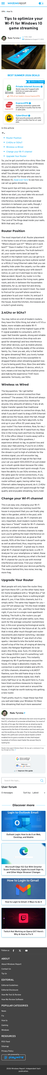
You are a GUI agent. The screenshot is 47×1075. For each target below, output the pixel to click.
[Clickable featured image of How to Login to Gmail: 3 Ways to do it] (23, 888)
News (3, 1011)
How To (9, 12)
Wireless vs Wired (14, 147)
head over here (21, 180)
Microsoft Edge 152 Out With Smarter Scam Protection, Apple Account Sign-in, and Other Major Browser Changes (23, 870)
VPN (3, 12)
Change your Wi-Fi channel (19, 151)
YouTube (26, 951)
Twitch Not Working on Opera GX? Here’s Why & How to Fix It (23, 933)
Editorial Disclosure (9, 990)
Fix (2, 1016)
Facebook (13, 951)
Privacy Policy (7, 1051)
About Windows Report (11, 964)
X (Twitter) (20, 951)
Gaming (4, 1025)
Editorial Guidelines (9, 985)
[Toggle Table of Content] (3, 133)
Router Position (13, 138)
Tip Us (4, 973)
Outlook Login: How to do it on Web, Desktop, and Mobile (23, 836)
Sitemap (5, 1046)
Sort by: (27, 792)
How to (4, 1020)
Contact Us (6, 969)
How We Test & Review (11, 995)
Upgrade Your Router (16, 156)
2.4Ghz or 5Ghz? (14, 142)
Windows (5, 1030)
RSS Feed (5, 1042)
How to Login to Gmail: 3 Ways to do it (23, 902)
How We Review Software (12, 999)
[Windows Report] (17, 3)
